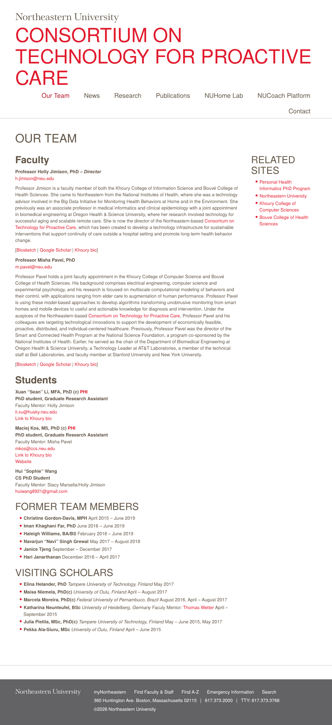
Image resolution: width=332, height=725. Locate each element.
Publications (173, 95)
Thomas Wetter (198, 607)
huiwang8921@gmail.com (42, 491)
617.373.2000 (219, 700)
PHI (84, 392)
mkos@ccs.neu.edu (35, 448)
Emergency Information (230, 691)
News (92, 95)
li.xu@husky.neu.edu (36, 411)
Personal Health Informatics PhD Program (284, 184)
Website (23, 461)
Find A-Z (190, 691)
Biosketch (26, 249)
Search (269, 691)
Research (127, 95)
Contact (300, 110)
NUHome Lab (224, 95)
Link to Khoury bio (33, 418)
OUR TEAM (46, 138)
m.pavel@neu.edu (33, 266)
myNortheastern (110, 691)
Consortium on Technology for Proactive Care (163, 55)
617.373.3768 (265, 700)
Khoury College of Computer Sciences (279, 206)
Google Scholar (55, 249)
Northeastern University (283, 195)
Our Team (55, 95)
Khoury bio (86, 249)
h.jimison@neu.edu (34, 178)
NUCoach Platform (283, 95)
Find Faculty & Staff (153, 691)
